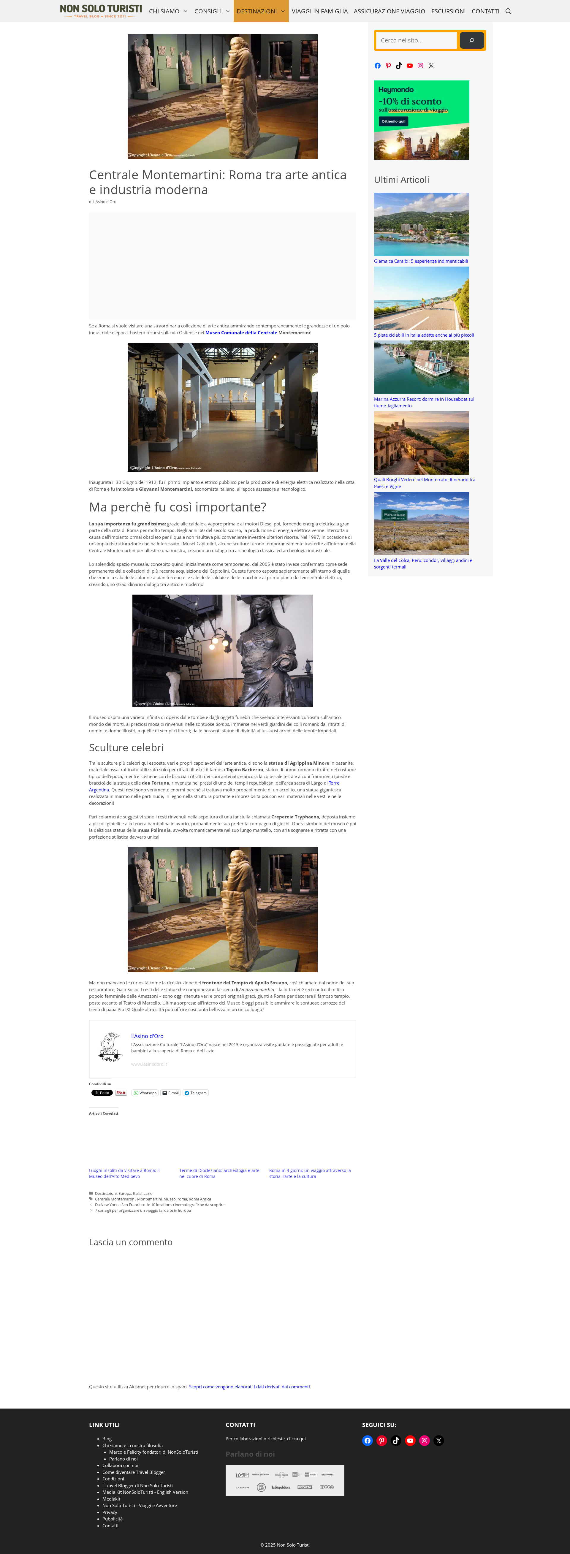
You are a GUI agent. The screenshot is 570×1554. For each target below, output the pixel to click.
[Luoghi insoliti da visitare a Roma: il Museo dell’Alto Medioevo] (131, 1143)
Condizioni (113, 1479)
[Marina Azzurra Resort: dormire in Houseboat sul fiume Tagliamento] (421, 368)
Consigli (208, 11)
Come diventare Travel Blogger (133, 1472)
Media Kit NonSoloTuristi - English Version (145, 1492)
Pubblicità (112, 1519)
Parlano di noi (123, 1459)
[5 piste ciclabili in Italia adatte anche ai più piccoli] (421, 299)
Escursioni (448, 11)
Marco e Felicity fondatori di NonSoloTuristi (153, 1452)
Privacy (109, 1512)
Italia (137, 1193)
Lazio (148, 1193)
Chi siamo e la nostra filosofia (132, 1445)
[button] (508, 11)
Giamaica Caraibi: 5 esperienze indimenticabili (421, 261)
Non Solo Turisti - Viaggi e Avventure (139, 1505)
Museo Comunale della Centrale (241, 332)
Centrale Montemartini (115, 1199)
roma (182, 1199)
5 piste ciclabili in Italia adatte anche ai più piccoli (424, 335)
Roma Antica (200, 1199)
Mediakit (111, 1499)
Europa (124, 1193)
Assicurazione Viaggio (389, 11)
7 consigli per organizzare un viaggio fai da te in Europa (143, 1210)
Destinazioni (257, 11)
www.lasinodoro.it (149, 1064)
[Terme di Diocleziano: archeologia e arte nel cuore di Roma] (221, 1143)
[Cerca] (472, 40)
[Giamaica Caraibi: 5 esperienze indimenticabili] (421, 225)
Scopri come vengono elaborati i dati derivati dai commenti (249, 1387)
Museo (170, 1199)
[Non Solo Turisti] (100, 11)
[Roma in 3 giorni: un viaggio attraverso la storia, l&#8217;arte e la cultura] (311, 1143)
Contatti (486, 11)
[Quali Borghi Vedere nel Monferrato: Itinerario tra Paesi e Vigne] (421, 443)
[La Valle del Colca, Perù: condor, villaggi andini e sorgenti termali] (421, 524)
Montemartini (149, 1199)
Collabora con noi (120, 1465)
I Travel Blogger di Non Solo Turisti (137, 1485)
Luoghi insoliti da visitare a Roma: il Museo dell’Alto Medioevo (124, 1173)
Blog (107, 1438)
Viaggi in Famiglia (320, 11)
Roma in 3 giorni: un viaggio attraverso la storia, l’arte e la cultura (310, 1173)
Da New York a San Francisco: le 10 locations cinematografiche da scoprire (159, 1204)
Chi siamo (164, 11)
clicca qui (296, 1438)
